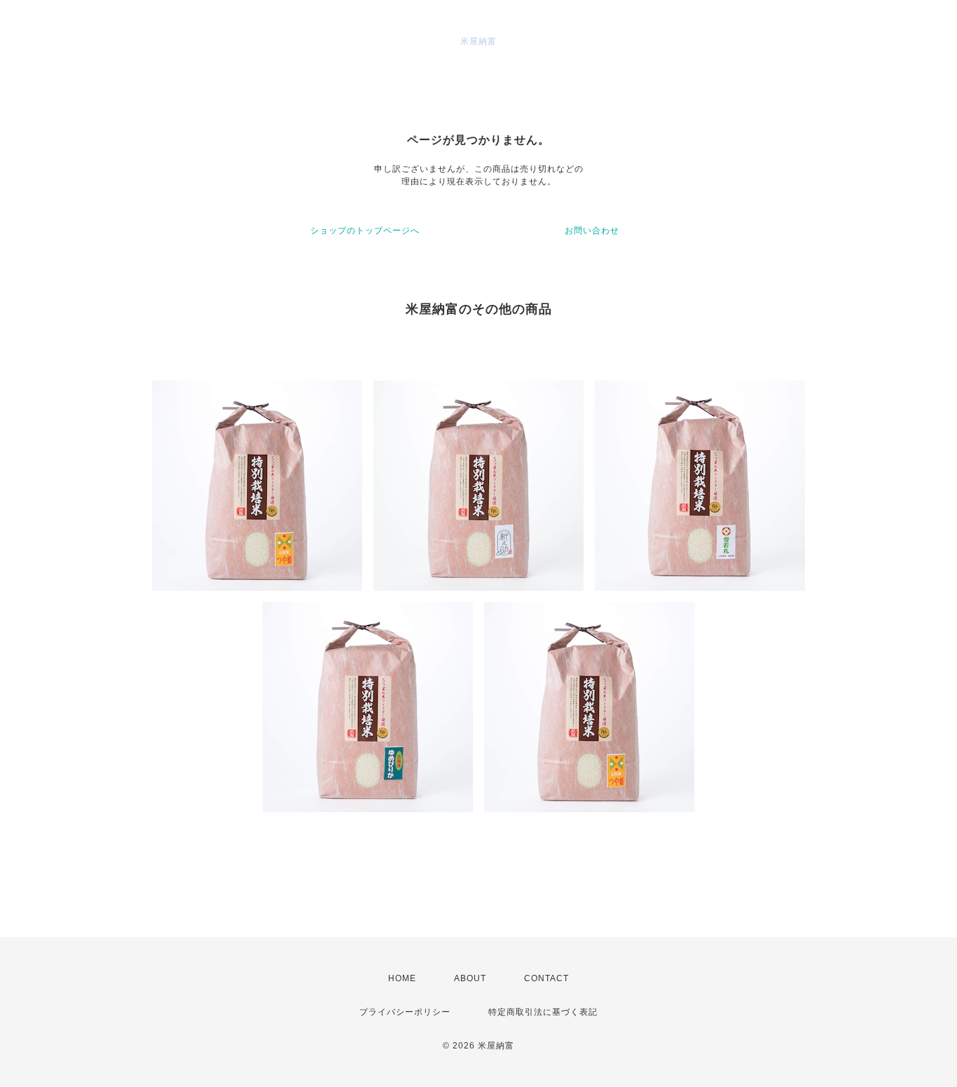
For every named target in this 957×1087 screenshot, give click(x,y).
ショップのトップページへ (365, 230)
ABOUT (470, 978)
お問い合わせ (592, 230)
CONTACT (546, 978)
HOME (402, 978)
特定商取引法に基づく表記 (543, 1012)
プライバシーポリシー (404, 1012)
